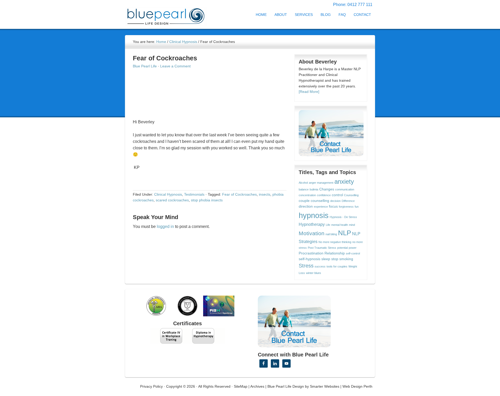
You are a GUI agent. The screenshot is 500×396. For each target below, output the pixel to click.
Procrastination (311, 253)
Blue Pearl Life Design (285, 386)
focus (333, 206)
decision (335, 200)
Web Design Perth (357, 386)
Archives (257, 386)
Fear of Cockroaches (239, 194)
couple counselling (314, 201)
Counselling (351, 195)
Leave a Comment (175, 66)
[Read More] (309, 92)
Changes (326, 189)
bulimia (314, 189)
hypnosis (314, 215)
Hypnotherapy (312, 224)
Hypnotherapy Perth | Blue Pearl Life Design (170, 15)
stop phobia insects (207, 200)
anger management (321, 182)
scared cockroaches (172, 200)
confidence (324, 195)
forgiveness (346, 206)
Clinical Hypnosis (168, 194)
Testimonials (194, 194)
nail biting (331, 234)
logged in (165, 226)
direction (306, 206)
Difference (348, 200)
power (353, 247)
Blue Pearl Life (145, 66)
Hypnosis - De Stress (343, 217)
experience (321, 206)
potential (342, 247)
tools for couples (337, 266)
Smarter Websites (324, 386)
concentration (307, 195)
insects (264, 194)
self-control (353, 253)
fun (357, 206)
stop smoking (342, 259)
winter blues (313, 272)
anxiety (344, 181)
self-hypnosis (309, 259)
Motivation (311, 233)
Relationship (334, 253)
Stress (306, 266)
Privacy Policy (151, 386)
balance (304, 189)
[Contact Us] (331, 133)
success (320, 266)
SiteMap (240, 386)
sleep (325, 259)
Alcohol (303, 182)
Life (328, 224)
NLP (344, 233)
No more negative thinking (334, 242)
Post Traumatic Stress (322, 247)
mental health (339, 224)
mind (352, 224)
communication (344, 189)
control (337, 195)
